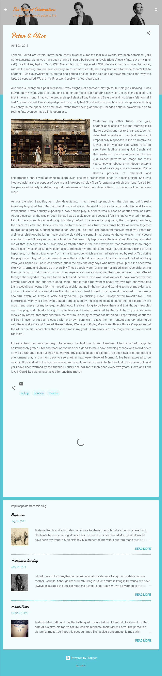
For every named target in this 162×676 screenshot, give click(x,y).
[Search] (156, 11)
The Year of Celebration (34, 9)
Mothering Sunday (24, 560)
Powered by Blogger (83, 658)
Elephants (17, 515)
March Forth (20, 606)
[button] (148, 34)
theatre (53, 393)
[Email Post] (21, 385)
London (39, 393)
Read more (143, 549)
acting (25, 393)
